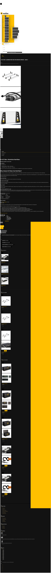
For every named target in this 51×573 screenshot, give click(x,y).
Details (3, 151)
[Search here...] (1, 15)
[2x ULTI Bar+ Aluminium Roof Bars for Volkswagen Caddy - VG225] (6, 301)
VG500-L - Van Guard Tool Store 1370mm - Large (5, 383)
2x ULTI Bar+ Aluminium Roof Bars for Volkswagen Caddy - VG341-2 (4, 323)
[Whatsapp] (3, 557)
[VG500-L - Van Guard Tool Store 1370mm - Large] (6, 373)
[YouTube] (3, 556)
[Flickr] (3, 559)
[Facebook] (3, 550)
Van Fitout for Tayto (3, 534)
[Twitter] (3, 551)
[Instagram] (3, 553)
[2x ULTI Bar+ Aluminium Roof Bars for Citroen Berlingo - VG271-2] (6, 340)
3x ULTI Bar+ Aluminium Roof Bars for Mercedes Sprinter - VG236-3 (9, 63)
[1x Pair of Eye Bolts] (4, 257)
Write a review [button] (5, 213)
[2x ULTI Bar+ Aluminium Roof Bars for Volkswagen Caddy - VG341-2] (6, 318)
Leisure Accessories (6, 21)
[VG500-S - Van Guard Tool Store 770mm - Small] (6, 428)
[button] (2, 224)
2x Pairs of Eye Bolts (4, 495)
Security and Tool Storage (6, 33)
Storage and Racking (6, 36)
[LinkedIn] (3, 554)
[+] (41, 365)
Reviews (3, 155)
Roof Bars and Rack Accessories (6, 31)
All (5, 16)
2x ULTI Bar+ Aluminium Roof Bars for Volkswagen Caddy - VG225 (4, 306)
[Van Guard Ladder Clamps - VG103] (4, 269)
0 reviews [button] (1, 213)
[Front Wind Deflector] (4, 281)
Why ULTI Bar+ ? (4, 152)
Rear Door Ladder (6, 25)
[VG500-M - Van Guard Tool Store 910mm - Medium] (6, 400)
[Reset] (1, 4)
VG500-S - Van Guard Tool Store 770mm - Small (5, 438)
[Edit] (0, 43)
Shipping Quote (4, 232)
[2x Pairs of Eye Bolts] (6, 483)
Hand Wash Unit (6, 18)
